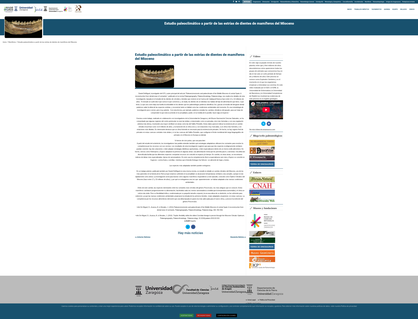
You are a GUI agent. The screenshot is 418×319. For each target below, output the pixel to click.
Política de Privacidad (267, 300)
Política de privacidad (349, 306)
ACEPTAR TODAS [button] (186, 315)
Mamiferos (368, 2)
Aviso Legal (252, 300)
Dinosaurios (266, 2)
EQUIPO (395, 9)
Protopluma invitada (408, 2)
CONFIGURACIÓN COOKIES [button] (226, 315)
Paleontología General (307, 2)
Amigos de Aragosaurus (393, 2)
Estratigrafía (319, 2)
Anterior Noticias (142, 237)
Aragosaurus (257, 2)
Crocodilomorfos (348, 2)
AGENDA (387, 9)
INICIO (349, 9)
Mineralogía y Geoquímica (333, 2)
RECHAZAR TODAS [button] (203, 315)
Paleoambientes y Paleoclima (289, 2)
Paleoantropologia (378, 2)
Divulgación (275, 2)
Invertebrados (359, 2)
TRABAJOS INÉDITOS (361, 9)
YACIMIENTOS (377, 9)
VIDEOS (412, 9)
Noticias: (247, 2)
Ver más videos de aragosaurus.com (262, 129)
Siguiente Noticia (238, 237)
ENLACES (403, 9)
